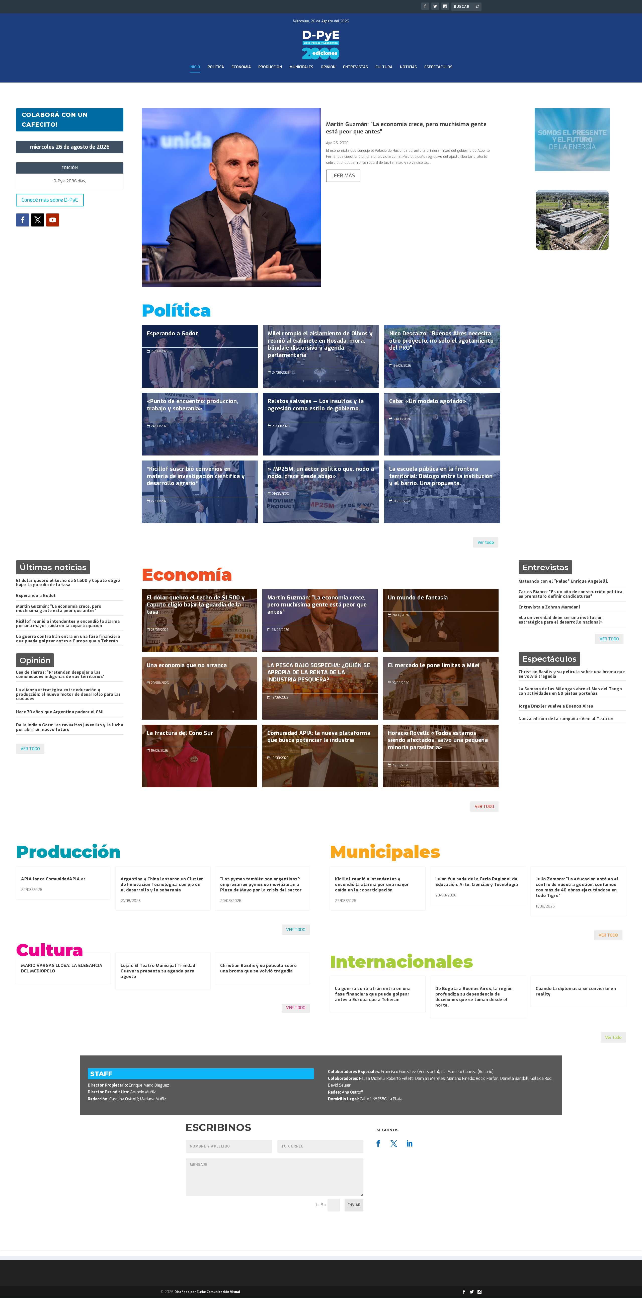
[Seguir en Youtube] (52, 219)
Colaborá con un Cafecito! (55, 119)
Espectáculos (438, 67)
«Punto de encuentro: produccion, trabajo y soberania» (200, 407)
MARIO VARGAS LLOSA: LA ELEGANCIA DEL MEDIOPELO (61, 968)
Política (216, 67)
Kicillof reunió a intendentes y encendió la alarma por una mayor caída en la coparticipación (68, 624)
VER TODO (30, 748)
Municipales (301, 67)
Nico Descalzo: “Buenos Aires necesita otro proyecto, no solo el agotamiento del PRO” (442, 343)
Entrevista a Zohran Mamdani (549, 607)
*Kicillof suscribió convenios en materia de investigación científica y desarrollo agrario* (200, 479)
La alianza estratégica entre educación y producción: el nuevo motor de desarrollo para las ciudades (68, 694)
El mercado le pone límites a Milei (441, 688)
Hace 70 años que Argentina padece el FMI (59, 712)
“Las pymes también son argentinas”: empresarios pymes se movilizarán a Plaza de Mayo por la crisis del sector (261, 884)
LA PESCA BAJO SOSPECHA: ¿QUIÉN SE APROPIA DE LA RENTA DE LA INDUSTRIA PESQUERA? (320, 675)
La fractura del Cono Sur (199, 756)
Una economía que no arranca (199, 688)
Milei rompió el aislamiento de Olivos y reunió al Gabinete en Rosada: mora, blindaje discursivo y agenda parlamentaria (321, 347)
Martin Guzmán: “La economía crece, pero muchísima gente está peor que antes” (406, 128)
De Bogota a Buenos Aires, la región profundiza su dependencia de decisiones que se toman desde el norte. (474, 997)
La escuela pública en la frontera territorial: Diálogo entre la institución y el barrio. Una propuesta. (442, 479)
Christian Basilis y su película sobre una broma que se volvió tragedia (572, 674)
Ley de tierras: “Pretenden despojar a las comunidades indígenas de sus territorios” (60, 674)
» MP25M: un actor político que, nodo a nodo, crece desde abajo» (321, 475)
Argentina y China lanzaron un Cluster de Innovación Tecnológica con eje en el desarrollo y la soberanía (162, 884)
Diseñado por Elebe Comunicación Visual (207, 1292)
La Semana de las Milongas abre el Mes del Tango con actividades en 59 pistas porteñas (570, 691)
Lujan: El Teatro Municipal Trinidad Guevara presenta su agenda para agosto (158, 971)
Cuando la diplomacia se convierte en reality (576, 991)
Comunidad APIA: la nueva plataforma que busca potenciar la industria (320, 739)
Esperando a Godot (200, 356)
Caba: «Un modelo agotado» (442, 424)
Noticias (408, 67)
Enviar (354, 1205)
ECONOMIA (241, 67)
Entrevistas (355, 67)
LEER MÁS (343, 175)
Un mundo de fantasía (441, 620)
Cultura (383, 67)
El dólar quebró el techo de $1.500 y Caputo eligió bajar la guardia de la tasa (68, 583)
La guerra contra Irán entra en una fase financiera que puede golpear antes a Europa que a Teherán (68, 639)
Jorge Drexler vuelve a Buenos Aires (556, 706)
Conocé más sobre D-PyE (50, 200)
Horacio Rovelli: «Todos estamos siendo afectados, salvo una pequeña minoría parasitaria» (441, 743)
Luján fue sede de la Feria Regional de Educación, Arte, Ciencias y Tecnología (476, 881)
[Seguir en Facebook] (22, 219)
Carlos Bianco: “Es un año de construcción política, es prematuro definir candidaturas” (571, 594)
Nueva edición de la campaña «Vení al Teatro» (566, 718)
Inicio (195, 67)
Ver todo (485, 542)
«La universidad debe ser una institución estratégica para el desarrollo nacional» (561, 620)
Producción (270, 67)
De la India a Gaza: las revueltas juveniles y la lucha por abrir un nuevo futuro (69, 727)
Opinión (328, 67)
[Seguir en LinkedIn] (409, 1144)
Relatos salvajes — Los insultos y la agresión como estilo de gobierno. (321, 407)
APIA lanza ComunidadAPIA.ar (53, 879)
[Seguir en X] (37, 219)
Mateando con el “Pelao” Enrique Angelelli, (563, 581)
